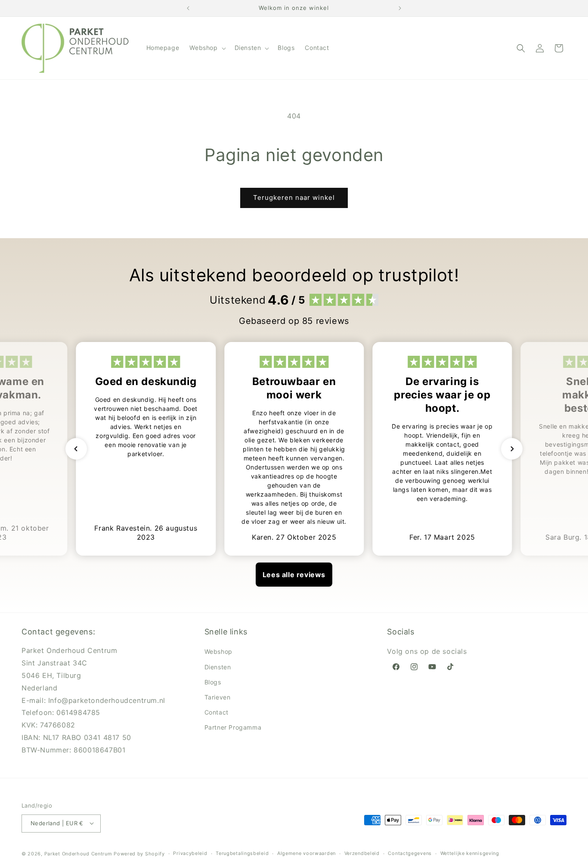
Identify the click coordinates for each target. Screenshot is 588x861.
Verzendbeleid (362, 853)
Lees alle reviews (294, 574)
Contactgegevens (410, 853)
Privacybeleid (190, 853)
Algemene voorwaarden (306, 853)
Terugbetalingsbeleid (242, 853)
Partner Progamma (233, 727)
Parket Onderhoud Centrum (79, 853)
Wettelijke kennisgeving (469, 853)
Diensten (217, 667)
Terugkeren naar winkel (294, 197)
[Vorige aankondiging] (188, 8)
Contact (216, 712)
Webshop (218, 651)
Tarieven (217, 697)
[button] (206, 48)
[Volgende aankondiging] (399, 8)
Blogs (212, 682)
